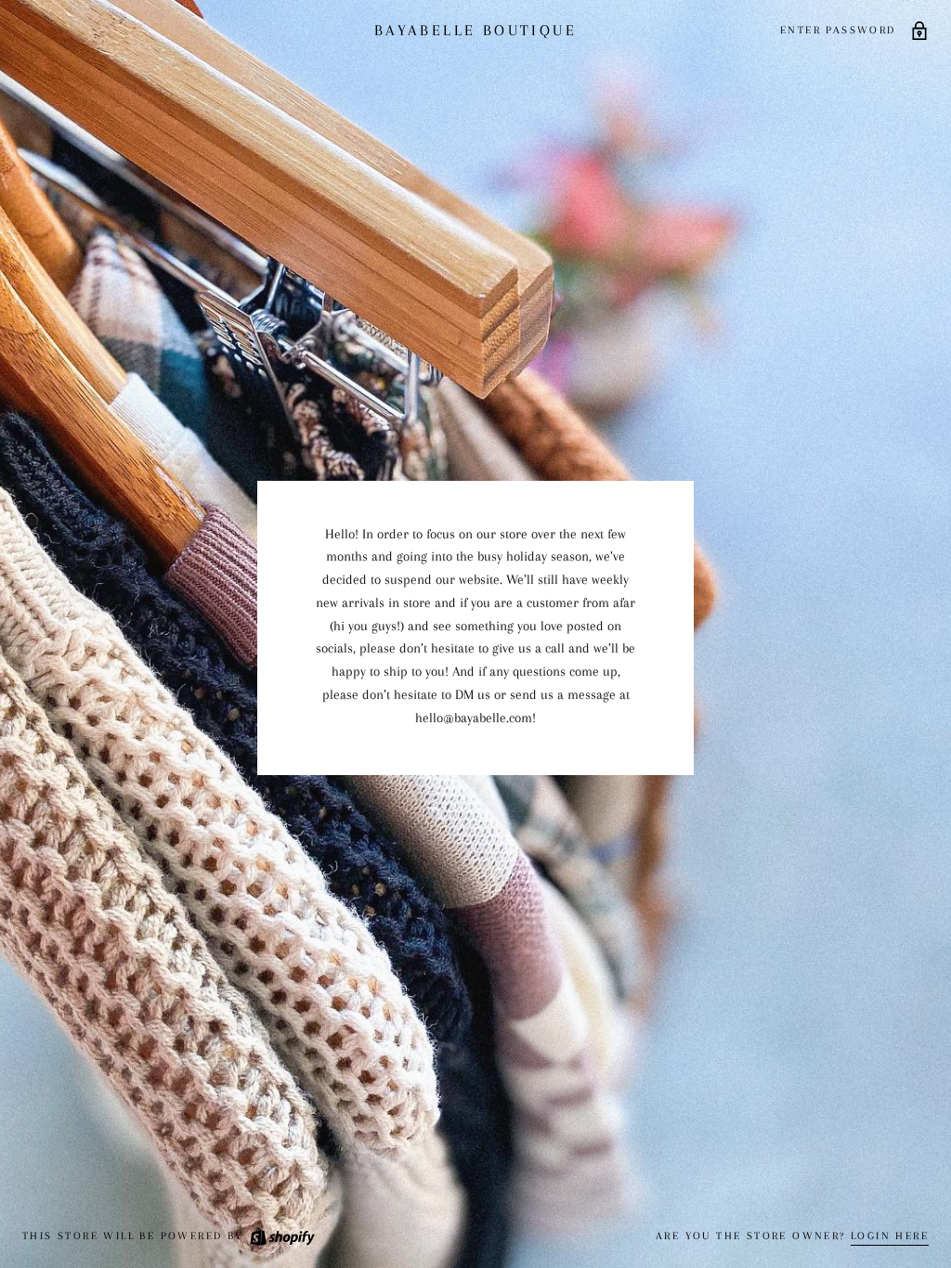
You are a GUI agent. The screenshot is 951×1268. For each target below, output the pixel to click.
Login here (890, 1236)
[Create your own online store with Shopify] (281, 1236)
